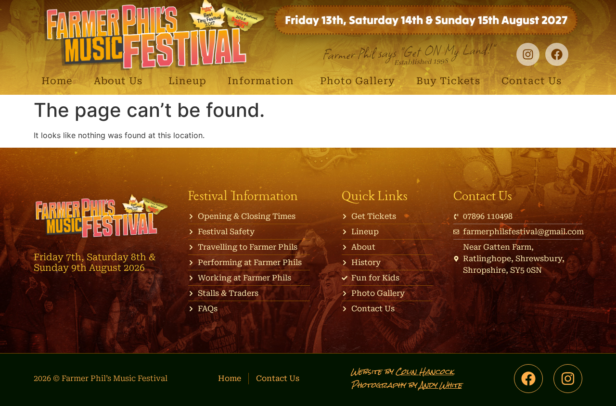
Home (57, 81)
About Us (118, 81)
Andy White (440, 385)
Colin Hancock (425, 372)
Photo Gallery (357, 81)
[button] (120, 81)
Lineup (187, 81)
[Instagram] (567, 378)
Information (261, 81)
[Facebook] (556, 54)
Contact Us (531, 81)
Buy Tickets (448, 81)
